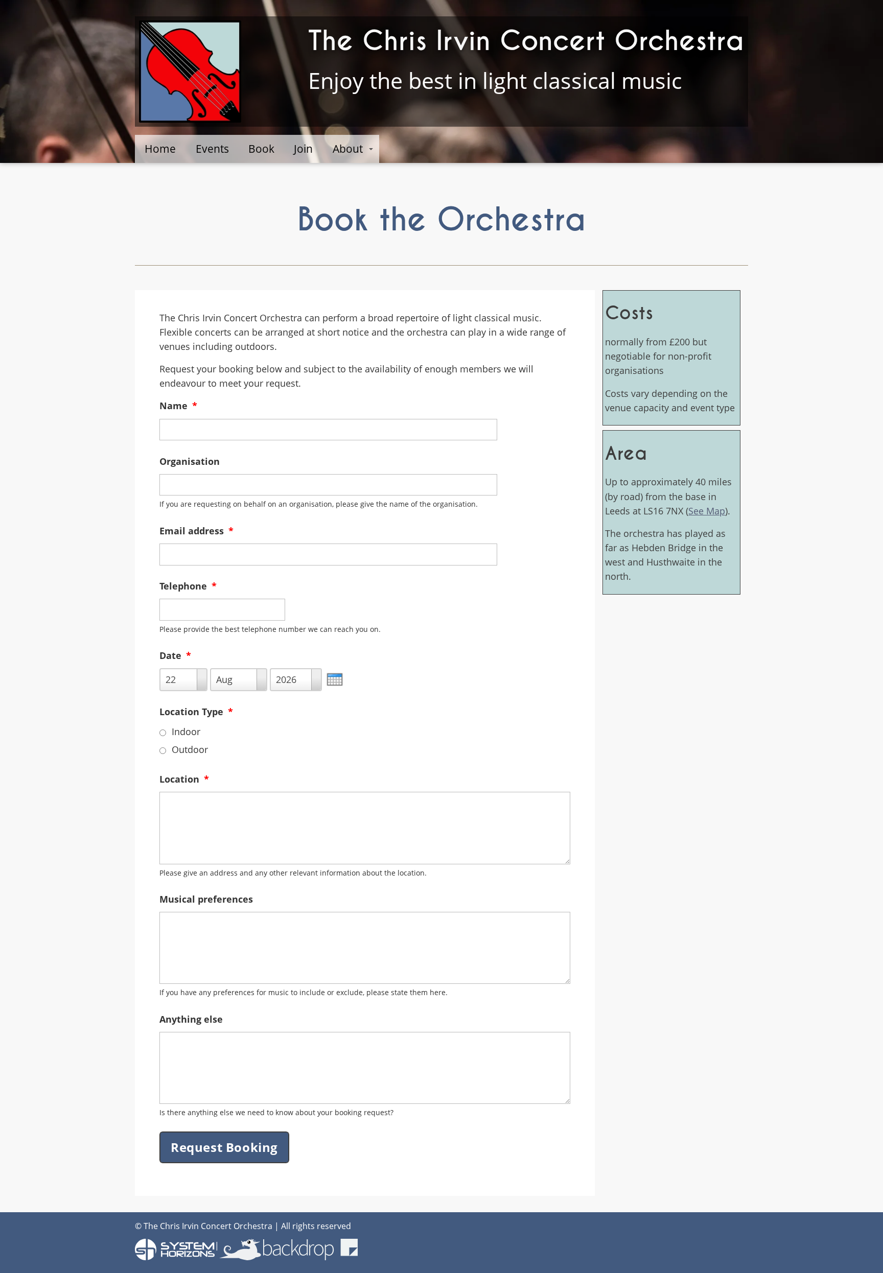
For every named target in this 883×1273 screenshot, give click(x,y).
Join (303, 149)
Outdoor (190, 749)
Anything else (191, 1019)
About (348, 149)
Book (261, 149)
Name (178, 405)
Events (212, 149)
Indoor (186, 731)
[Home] (190, 71)
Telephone (188, 586)
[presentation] (334, 679)
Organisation (189, 461)
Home (160, 149)
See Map (706, 511)
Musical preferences (206, 899)
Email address (196, 531)
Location (184, 779)
